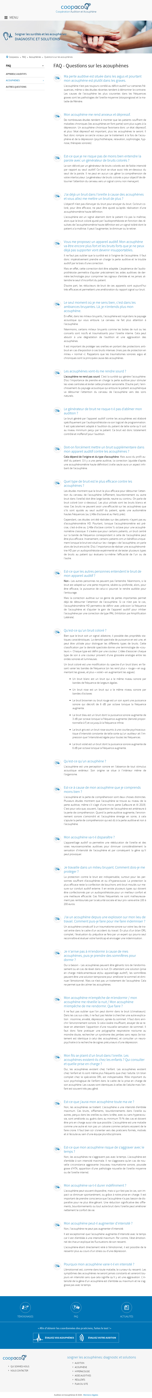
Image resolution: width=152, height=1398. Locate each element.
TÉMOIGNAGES (25, 1316)
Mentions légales (90, 1395)
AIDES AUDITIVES (83, 1375)
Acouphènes (35, 57)
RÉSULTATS (80, 1379)
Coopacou (14, 57)
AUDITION (79, 1363)
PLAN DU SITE (81, 1384)
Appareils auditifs (16, 74)
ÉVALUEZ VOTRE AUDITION (102, 1337)
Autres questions (16, 86)
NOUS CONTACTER (19, 1370)
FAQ (24, 57)
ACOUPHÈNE (81, 1367)
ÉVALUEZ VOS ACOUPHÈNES (59, 1337)
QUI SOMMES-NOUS (20, 1366)
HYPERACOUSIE (82, 1371)
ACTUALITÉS (126, 1316)
